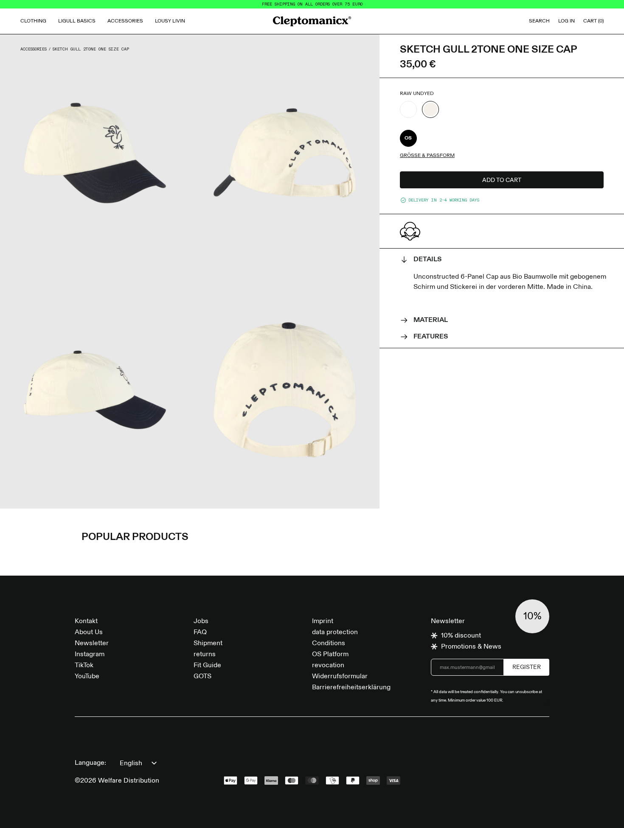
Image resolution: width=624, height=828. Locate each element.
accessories (33, 49)
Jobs (201, 621)
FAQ (200, 632)
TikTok (84, 665)
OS (408, 138)
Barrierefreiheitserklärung (351, 687)
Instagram (89, 654)
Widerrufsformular (340, 676)
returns (205, 654)
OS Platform (330, 654)
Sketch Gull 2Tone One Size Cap (91, 49)
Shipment (208, 643)
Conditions (328, 643)
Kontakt (86, 621)
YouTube (87, 676)
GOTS (202, 676)
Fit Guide (207, 665)
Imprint (322, 621)
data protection (335, 632)
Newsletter (92, 643)
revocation (328, 665)
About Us (89, 632)
